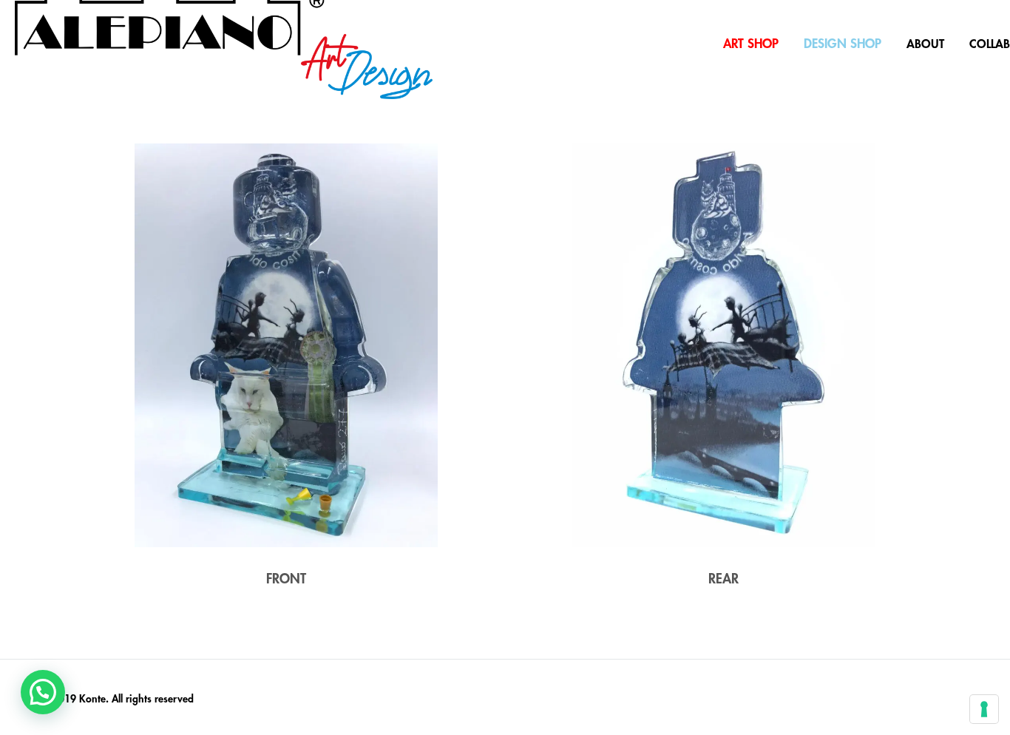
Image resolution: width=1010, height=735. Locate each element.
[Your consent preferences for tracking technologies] (984, 709)
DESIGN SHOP (842, 44)
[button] (43, 692)
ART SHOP (751, 44)
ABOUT (925, 44)
